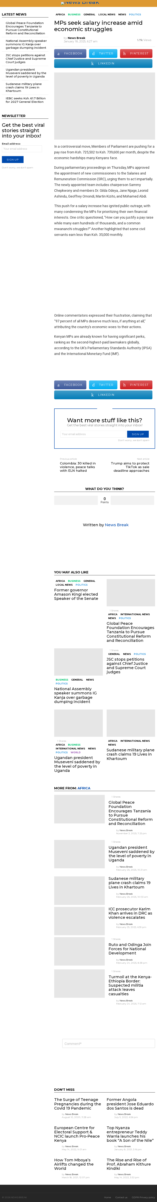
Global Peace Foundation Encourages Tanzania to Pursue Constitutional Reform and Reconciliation (130, 632)
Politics (81, 584)
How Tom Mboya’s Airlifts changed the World (74, 1164)
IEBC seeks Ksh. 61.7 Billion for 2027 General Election (26, 100)
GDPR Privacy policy (143, 1197)
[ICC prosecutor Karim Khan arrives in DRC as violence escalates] (79, 921)
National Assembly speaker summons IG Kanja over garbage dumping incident (75, 695)
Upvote (76, 500)
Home (107, 1197)
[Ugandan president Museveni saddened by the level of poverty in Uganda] (78, 723)
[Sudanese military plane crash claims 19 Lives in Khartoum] (131, 723)
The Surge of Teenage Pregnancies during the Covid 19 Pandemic (77, 1103)
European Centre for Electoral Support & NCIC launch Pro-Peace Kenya (77, 1134)
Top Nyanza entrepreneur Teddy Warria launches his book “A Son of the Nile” (130, 1134)
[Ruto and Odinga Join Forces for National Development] (79, 951)
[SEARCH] (153, 3)
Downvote (132, 500)
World (76, 752)
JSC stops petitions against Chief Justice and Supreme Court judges (127, 665)
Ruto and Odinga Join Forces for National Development (130, 948)
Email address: (11, 143)
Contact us (121, 1197)
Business (74, 581)
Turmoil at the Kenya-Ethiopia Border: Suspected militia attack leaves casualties (130, 985)
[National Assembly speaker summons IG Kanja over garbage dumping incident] (78, 662)
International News (135, 614)
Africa (60, 581)
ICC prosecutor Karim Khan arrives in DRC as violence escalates (130, 913)
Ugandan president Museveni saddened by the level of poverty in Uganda (77, 764)
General (89, 581)
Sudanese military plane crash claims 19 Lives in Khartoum (131, 754)
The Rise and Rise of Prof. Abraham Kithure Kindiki (129, 1164)
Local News (64, 584)
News (112, 618)
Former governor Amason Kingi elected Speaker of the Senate (76, 594)
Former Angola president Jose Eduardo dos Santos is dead (130, 1103)
